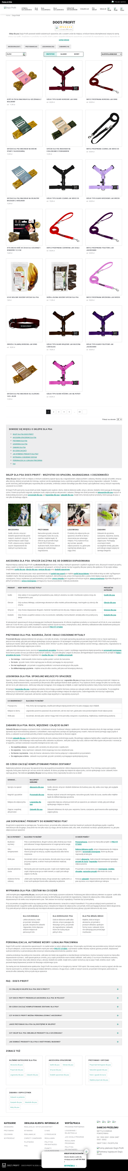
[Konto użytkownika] (116, 9)
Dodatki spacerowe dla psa (59, 1075)
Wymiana (28, 1131)
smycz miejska (58, 578)
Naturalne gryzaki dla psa (98, 1070)
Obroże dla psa (110, 603)
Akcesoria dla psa (37, 787)
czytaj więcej (64, 40)
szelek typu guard (58, 574)
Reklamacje (29, 1134)
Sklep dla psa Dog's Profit (23, 434)
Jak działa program (74, 1137)
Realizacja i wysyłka (34, 1127)
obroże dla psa (32, 569)
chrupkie (78, 871)
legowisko (93, 862)
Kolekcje (84, 9)
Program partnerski (74, 1127)
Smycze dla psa (110, 610)
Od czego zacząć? (20, 451)
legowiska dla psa (53, 495)
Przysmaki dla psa (20, 441)
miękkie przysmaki (65, 655)
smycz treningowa (29, 581)
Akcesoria (14, 46)
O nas (47, 1131)
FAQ (14, 464)
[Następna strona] (84, 412)
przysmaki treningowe (112, 650)
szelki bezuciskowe (81, 574)
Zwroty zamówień (33, 1138)
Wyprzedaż (9, 1138)
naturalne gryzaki (90, 871)
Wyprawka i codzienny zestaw (25, 457)
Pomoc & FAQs (7, 2)
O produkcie (50, 1134)
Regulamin (50, 1138)
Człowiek (8, 1134)
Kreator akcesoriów (72, 9)
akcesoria (85, 859)
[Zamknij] (86, 1151)
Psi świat (94, 9)
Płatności (29, 1142)
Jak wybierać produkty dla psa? (25, 454)
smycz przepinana (97, 578)
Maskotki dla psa (31, 1102)
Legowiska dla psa (20, 444)
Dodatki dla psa (110, 615)
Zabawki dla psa (19, 447)
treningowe (102, 869)
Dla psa (36, 9)
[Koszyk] (122, 9)
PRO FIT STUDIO (56, 627)
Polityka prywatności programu (71, 1149)
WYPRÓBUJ (69, 1166)
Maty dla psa (14, 1107)
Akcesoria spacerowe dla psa (24, 437)
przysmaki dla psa (35, 495)
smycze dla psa (44, 569)
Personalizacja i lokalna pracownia (27, 460)
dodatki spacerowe (62, 569)
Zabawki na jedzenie (17, 1097)
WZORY (76, 54)
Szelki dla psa (109, 595)
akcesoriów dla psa (105, 492)
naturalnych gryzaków (47, 650)
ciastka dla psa (48, 655)
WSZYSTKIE (50, 54)
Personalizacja (81, 842)
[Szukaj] (109, 9)
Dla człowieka (45, 9)
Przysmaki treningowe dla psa (100, 1065)
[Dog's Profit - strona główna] (13, 9)
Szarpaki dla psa (16, 1102)
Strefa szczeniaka (27, 9)
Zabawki (64, 46)
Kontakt (49, 1127)
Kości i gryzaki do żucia (98, 1075)
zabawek (85, 879)
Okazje (103, 9)
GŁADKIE (63, 54)
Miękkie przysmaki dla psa (99, 1080)
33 (80, 412)
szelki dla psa (19, 569)
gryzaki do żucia (81, 862)
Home (8, 15)
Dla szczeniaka (59, 9)
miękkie (111, 869)
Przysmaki (32, 46)
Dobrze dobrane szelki (84, 849)
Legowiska (48, 46)
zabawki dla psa (67, 495)
